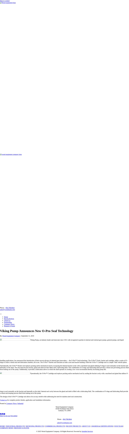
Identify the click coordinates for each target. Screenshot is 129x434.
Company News (9, 324)
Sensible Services (87, 431)
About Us (7, 320)
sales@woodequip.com (7, 309)
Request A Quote (9, 326)
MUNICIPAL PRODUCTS (35, 426)
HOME (2, 426)
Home (6, 317)
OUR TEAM (118, 426)
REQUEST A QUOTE (21, 428)
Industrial (20, 403)
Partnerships (8, 322)
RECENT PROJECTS (73, 426)
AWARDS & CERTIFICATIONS (102, 426)
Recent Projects (9, 319)
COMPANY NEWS (6, 428)
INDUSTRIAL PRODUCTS (15, 426)
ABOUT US (86, 426)
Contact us (3, 400)
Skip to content (5, 1)
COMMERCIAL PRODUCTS (55, 426)
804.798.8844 (10, 308)
